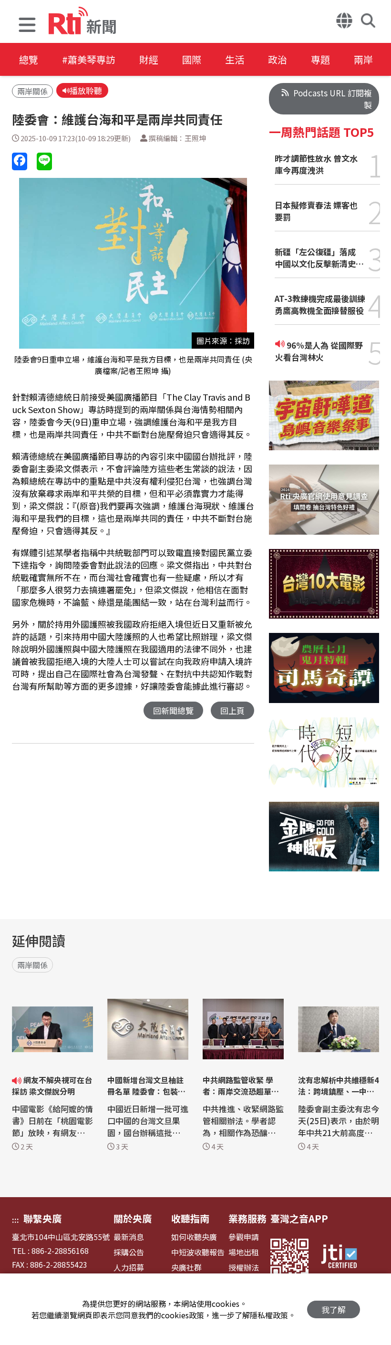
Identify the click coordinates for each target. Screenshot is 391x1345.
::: (15, 1219)
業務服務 (247, 1218)
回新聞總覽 (173, 710)
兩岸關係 (32, 91)
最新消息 (128, 1237)
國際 (191, 59)
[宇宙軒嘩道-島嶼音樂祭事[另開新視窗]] (324, 423)
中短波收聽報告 (198, 1252)
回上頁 (232, 710)
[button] (27, 26)
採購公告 (128, 1252)
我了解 (333, 1309)
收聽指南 (190, 1218)
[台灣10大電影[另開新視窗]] (324, 591)
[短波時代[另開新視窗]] (324, 759)
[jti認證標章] (345, 1257)
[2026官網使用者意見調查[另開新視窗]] (324, 507)
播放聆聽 (86, 90)
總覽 (28, 59)
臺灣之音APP (299, 1218)
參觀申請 (243, 1237)
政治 (277, 59)
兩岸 (363, 59)
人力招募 (128, 1267)
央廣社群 (186, 1267)
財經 (148, 59)
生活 (234, 59)
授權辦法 (243, 1267)
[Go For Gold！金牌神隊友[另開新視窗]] (324, 844)
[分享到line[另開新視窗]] (44, 161)
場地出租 (243, 1252)
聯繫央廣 (42, 1218)
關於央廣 (132, 1218)
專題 (320, 59)
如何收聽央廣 (194, 1237)
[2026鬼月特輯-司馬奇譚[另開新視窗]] (324, 675)
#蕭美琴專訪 (88, 59)
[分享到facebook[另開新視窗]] (19, 161)
